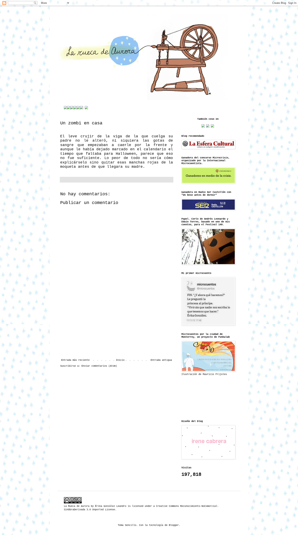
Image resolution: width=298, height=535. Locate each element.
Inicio (120, 360)
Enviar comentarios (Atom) (99, 366)
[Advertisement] (116, 325)
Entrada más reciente (75, 360)
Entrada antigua (161, 360)
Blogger (174, 525)
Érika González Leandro (110, 506)
